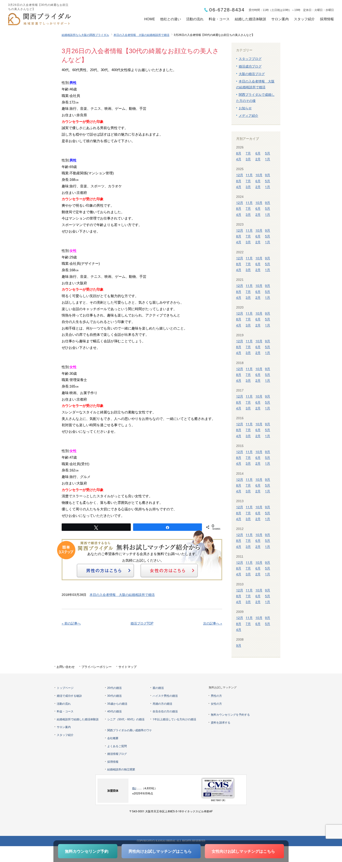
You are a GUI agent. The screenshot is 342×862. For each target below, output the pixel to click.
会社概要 (112, 738)
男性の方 (216, 695)
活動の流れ (195, 19)
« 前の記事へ (71, 623)
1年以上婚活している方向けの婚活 (174, 719)
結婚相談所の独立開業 (121, 769)
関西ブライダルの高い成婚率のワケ (129, 730)
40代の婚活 (114, 711)
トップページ (65, 688)
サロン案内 (280, 19)
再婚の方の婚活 (162, 703)
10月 (258, 174)
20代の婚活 (114, 688)
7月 (248, 153)
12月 (239, 174)
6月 (258, 153)
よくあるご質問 (117, 746)
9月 (267, 174)
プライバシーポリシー (96, 666)
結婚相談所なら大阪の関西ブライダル (85, 35)
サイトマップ (127, 666)
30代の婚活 (114, 695)
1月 (267, 159)
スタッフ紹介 (304, 19)
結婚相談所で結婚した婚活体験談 (78, 719)
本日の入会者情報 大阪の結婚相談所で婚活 (141, 35)
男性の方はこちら (105, 570)
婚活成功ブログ (250, 66)
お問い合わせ (66, 666)
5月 (267, 153)
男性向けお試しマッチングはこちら (160, 851)
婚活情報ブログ (117, 754)
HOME (149, 19)
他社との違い (170, 19)
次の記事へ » (212, 623)
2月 (258, 159)
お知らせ (245, 108)
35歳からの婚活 (117, 703)
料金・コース (219, 19)
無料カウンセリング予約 (86, 851)
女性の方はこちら (169, 570)
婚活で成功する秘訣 (69, 695)
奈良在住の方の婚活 (165, 711)
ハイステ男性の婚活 (165, 695)
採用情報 (327, 19)
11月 (249, 174)
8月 (238, 153)
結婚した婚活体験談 (250, 19)
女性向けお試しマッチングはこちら (243, 851)
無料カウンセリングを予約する (230, 714)
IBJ (134, 788)
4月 (238, 159)
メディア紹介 (248, 115)
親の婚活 (158, 688)
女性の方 (216, 703)
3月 (248, 159)
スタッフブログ (250, 58)
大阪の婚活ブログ (252, 73)
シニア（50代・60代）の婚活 (125, 719)
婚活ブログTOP (142, 623)
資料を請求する (220, 722)
